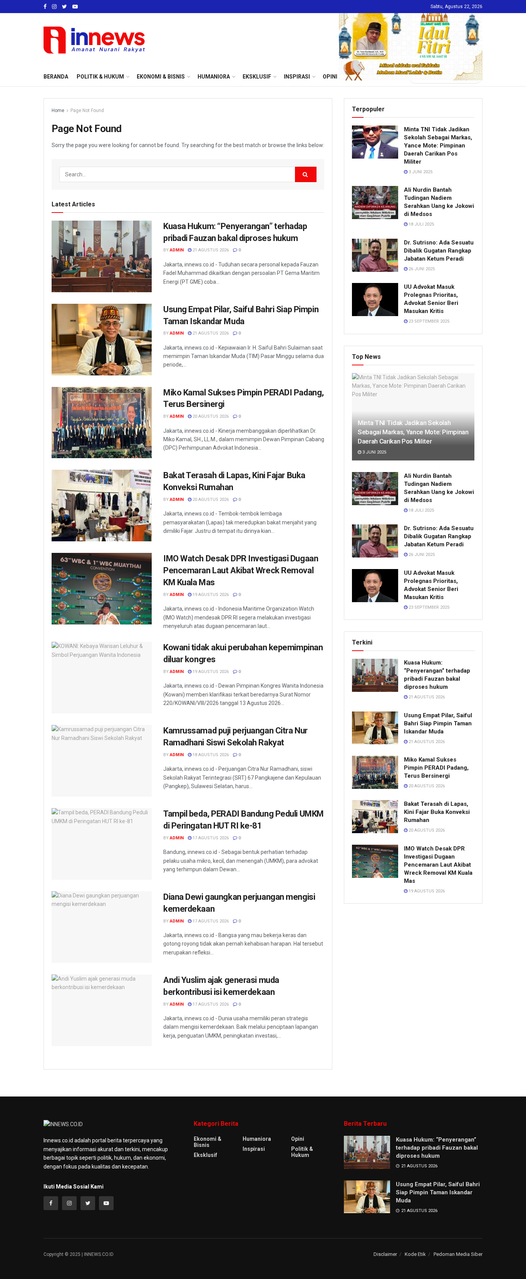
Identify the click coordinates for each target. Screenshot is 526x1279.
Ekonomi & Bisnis (207, 1142)
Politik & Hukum (100, 77)
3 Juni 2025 (419, 171)
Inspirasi (254, 1149)
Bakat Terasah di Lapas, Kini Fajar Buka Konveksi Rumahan (437, 812)
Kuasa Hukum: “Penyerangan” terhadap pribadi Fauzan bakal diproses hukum (437, 1147)
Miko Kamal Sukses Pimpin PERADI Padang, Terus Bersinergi (436, 767)
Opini (297, 1139)
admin (177, 250)
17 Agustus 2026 (210, 837)
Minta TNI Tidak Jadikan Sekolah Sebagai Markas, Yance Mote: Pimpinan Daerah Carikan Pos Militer (438, 145)
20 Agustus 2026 (210, 416)
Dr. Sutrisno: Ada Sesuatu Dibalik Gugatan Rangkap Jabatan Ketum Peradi (439, 250)
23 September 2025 (428, 321)
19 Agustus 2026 (210, 594)
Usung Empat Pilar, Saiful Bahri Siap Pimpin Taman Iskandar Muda (438, 723)
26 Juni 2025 (421, 268)
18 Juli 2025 (420, 224)
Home (58, 110)
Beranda (56, 77)
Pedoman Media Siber (458, 1254)
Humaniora (257, 1139)
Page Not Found (87, 110)
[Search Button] (306, 174)
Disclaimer (385, 1254)
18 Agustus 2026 (210, 754)
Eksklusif (205, 1155)
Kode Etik (415, 1254)
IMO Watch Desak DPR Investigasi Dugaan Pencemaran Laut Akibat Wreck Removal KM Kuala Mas (240, 570)
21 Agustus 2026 (210, 250)
